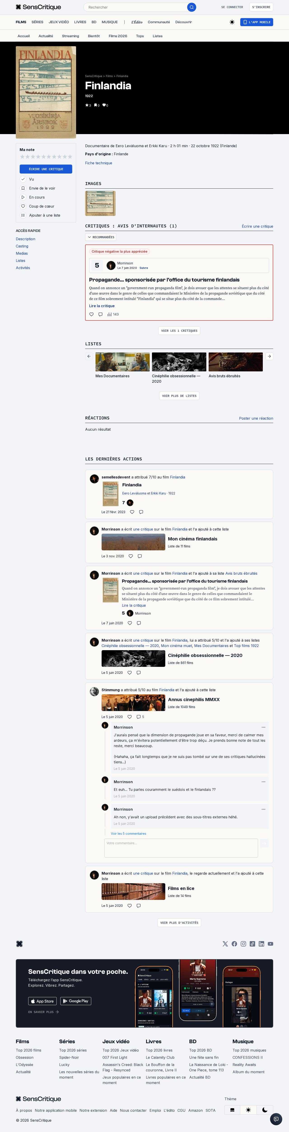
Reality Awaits (244, 1064)
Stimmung (111, 690)
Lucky (64, 1064)
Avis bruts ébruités (241, 573)
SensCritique (93, 76)
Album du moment (248, 1072)
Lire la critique (102, 306)
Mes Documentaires (211, 645)
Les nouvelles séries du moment (79, 1074)
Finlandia (122, 76)
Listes (93, 343)
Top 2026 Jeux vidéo (121, 1050)
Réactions (97, 418)
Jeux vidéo (116, 1041)
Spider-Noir (69, 1057)
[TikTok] (252, 945)
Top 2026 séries (73, 1050)
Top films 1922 (246, 645)
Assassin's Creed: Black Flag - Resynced (123, 1067)
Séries (67, 1041)
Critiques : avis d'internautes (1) (131, 226)
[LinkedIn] (261, 945)
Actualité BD (199, 1077)
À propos (24, 1110)
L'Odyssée (24, 1064)
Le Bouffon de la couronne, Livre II (161, 1067)
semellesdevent (116, 477)
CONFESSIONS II (248, 1057)
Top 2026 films (28, 1050)
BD (192, 1041)
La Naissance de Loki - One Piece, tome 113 (208, 1067)
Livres (153, 1041)
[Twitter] (225, 945)
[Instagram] (243, 945)
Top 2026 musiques (249, 1050)
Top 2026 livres (159, 1050)
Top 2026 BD (200, 1050)
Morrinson (125, 263)
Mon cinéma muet (176, 645)
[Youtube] (270, 945)
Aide (113, 1110)
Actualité (23, 1072)
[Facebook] (234, 945)
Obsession (24, 1057)
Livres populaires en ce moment (166, 1080)
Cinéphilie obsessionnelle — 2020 (130, 645)
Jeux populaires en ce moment (122, 1080)
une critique (143, 529)
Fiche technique (98, 163)
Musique (243, 1041)
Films (109, 76)
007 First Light (115, 1057)
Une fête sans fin (204, 1057)
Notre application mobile (56, 1110)
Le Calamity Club (160, 1057)
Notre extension (93, 1110)
